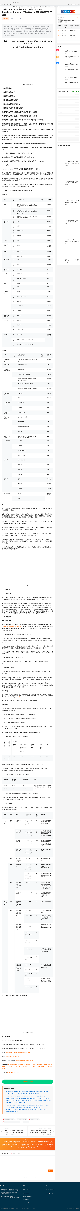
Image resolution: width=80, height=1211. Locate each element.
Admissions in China (13, 1072)
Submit (50, 1170)
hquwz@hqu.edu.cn (11, 1052)
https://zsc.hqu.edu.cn (12, 1056)
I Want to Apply (28, 1081)
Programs (16, 2)
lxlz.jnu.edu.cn (21, 697)
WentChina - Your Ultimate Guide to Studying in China (22, 1208)
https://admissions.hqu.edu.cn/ (12, 626)
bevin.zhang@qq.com (9, 1196)
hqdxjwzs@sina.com (24, 1052)
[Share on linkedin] (68, 11)
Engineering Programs (31, 7)
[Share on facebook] (62, 11)
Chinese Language (58, 7)
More (68, 41)
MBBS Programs (18, 7)
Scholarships (72, 4)
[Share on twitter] (65, 11)
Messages (76, 17)
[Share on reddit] (73, 11)
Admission (5, 18)
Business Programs (45, 7)
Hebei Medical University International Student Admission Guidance (26, 1096)
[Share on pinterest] (71, 11)
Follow (71, 17)
